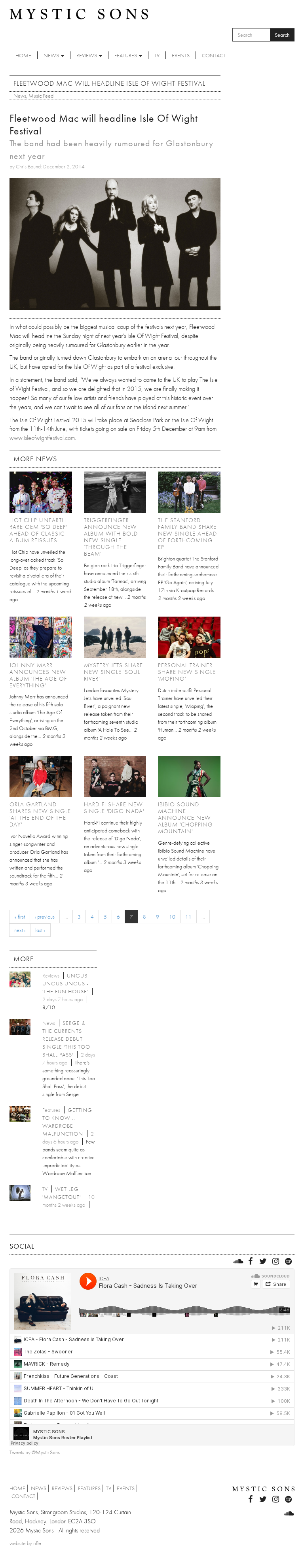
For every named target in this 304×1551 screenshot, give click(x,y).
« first (20, 916)
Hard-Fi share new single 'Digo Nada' (114, 807)
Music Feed (40, 95)
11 (188, 916)
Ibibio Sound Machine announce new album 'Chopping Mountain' (185, 817)
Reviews (87, 55)
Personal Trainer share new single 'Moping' (187, 672)
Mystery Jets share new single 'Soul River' (113, 672)
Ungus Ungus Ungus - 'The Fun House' (65, 983)
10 (172, 916)
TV (157, 55)
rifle (37, 1543)
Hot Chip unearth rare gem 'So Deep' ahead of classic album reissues (38, 530)
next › (19, 930)
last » (40, 930)
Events (181, 55)
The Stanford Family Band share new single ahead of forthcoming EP (187, 533)
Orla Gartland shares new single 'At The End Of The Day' (40, 814)
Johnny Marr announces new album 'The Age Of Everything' (38, 675)
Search (282, 34)
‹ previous (45, 916)
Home (23, 55)
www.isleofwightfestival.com (42, 438)
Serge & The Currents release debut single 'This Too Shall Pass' (66, 1038)
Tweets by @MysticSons (35, 1452)
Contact (214, 55)
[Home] (79, 13)
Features (126, 55)
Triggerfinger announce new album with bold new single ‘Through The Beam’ (111, 537)
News (52, 55)
